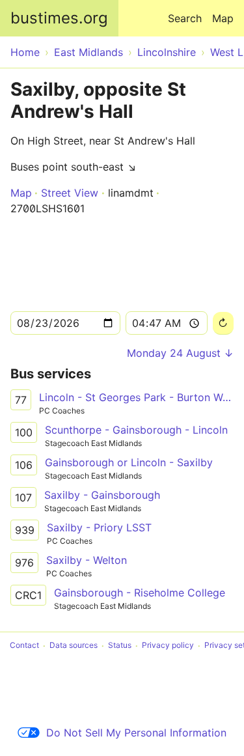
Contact (24, 646)
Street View (69, 192)
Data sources (73, 646)
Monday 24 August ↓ (180, 352)
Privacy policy (168, 646)
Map (223, 18)
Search (185, 18)
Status (119, 646)
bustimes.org (59, 17)
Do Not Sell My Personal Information (136, 732)
